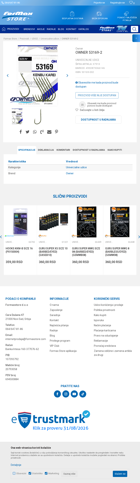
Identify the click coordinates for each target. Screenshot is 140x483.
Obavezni (21, 473)
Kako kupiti (115, 150)
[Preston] (9, 235)
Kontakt (54, 320)
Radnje (54, 330)
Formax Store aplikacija (63, 350)
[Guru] (42, 235)
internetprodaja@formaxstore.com (25, 339)
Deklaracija (46, 150)
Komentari (63, 150)
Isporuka (99, 320)
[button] (134, 29)
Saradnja (55, 315)
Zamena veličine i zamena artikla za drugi (113, 352)
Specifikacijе (26, 150)
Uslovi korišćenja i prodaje (108, 304)
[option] (37, 75)
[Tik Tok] (82, 394)
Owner (70, 173)
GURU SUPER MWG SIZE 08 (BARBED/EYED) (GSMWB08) (86, 251)
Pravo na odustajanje (106, 335)
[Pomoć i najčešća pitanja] (126, 13)
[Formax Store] (17, 19)
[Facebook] (21, 132)
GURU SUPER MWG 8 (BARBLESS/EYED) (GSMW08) (117, 251)
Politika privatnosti (104, 310)
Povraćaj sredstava (105, 345)
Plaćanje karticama (105, 330)
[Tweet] (27, 132)
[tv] (113, 30)
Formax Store (10, 38)
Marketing (53, 473)
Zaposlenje (56, 310)
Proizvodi (24, 38)
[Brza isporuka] (99, 13)
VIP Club (54, 345)
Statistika (37, 473)
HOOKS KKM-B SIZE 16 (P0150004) (19, 250)
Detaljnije (16, 464)
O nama (54, 304)
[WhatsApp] (35, 132)
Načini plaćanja (102, 325)
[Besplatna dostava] (72, 13)
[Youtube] (74, 394)
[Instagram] (65, 394)
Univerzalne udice (50, 38)
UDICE (35, 38)
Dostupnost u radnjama (98, 119)
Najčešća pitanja (59, 325)
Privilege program (60, 340)
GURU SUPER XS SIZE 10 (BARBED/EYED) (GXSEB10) (53, 251)
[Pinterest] (56, 132)
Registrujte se (117, 2)
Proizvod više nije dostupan (97, 95)
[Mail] (49, 132)
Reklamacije (101, 340)
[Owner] (22, 99)
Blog (52, 335)
